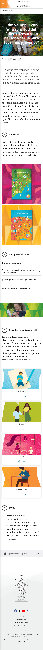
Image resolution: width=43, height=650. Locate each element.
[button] (21, 384)
